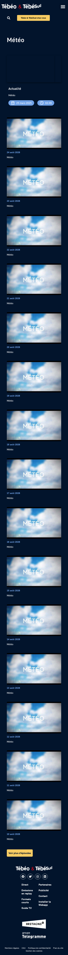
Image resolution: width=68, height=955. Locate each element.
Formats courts (26, 901)
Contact (43, 896)
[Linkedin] (45, 876)
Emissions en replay (27, 892)
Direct (25, 884)
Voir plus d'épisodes (20, 853)
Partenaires (45, 884)
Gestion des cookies (34, 951)
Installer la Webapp (45, 903)
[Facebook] (23, 876)
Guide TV (27, 908)
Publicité (44, 890)
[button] (62, 6)
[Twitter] (30, 876)
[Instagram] (37, 876)
